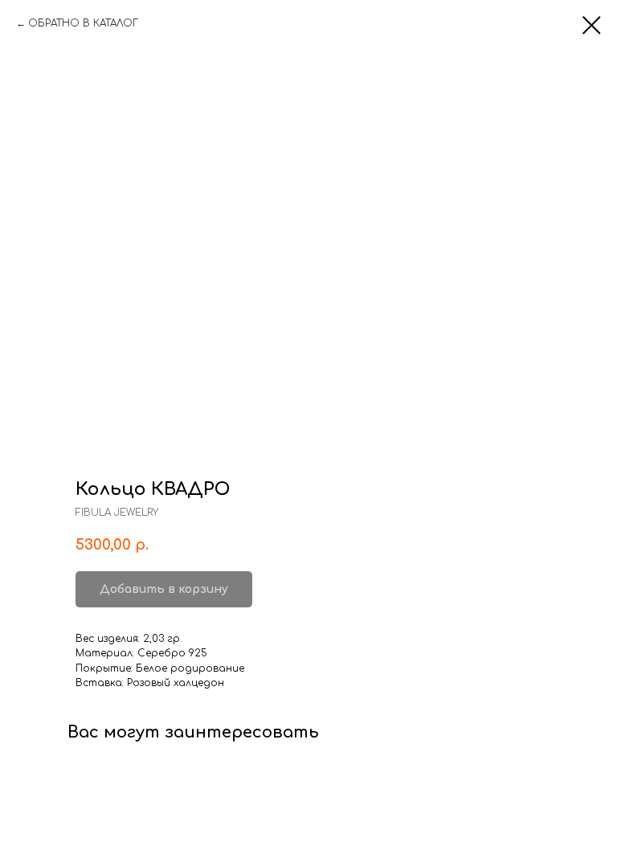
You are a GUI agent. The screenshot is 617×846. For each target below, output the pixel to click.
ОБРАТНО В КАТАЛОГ (83, 23)
